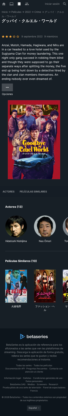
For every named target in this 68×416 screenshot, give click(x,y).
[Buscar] (64, 4)
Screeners (42, 384)
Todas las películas (43, 365)
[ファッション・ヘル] (45, 286)
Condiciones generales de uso (47, 378)
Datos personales (34, 381)
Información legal (12, 378)
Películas (16, 11)
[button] (16, 229)
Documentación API (15, 368)
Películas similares (33, 191)
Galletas (27, 378)
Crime (37, 11)
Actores (8, 191)
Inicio (5, 11)
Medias (31, 384)
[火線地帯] (16, 286)
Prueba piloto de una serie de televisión (22, 387)
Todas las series (24, 365)
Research (53, 384)
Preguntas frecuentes (36, 368)
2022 (28, 11)
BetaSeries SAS (17, 384)
